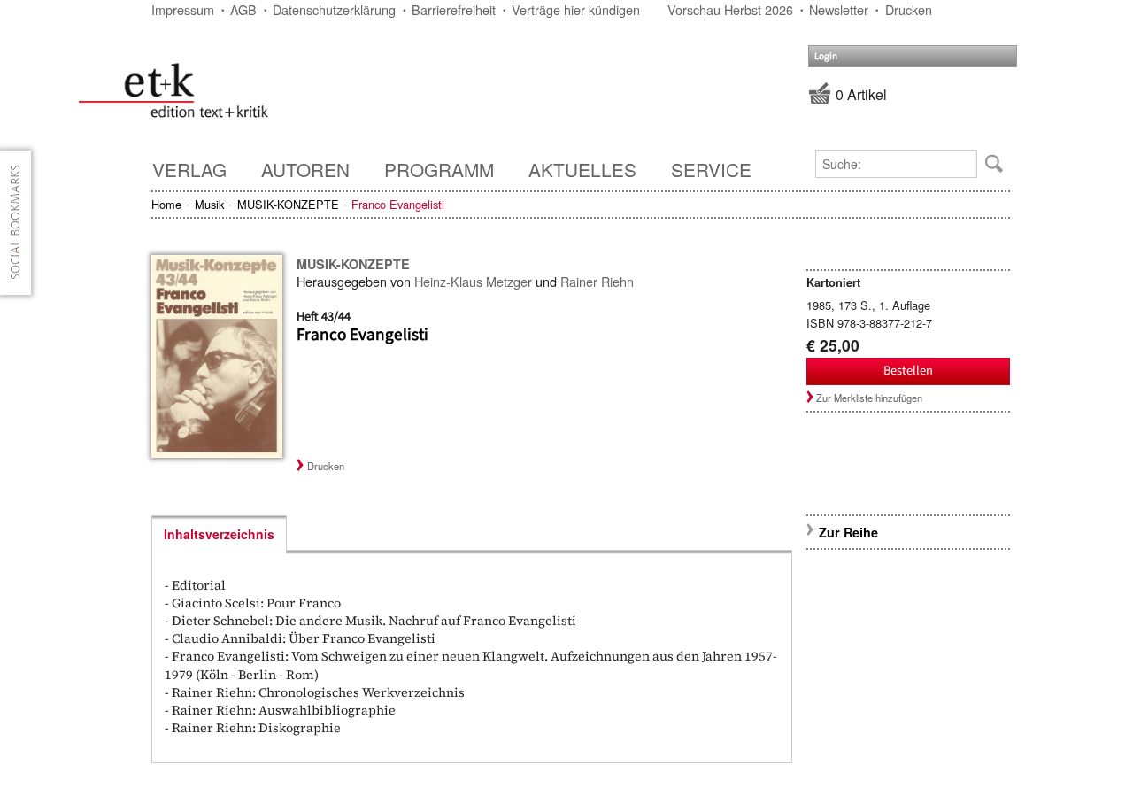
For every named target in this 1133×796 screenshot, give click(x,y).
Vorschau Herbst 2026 (730, 9)
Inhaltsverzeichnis (219, 534)
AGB (243, 9)
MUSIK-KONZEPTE (288, 204)
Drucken (908, 9)
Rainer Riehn (597, 281)
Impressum (182, 9)
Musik (209, 204)
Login (825, 56)
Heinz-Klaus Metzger (473, 281)
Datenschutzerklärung (334, 9)
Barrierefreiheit (454, 9)
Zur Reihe (848, 532)
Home (166, 204)
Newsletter (838, 9)
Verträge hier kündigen (576, 9)
